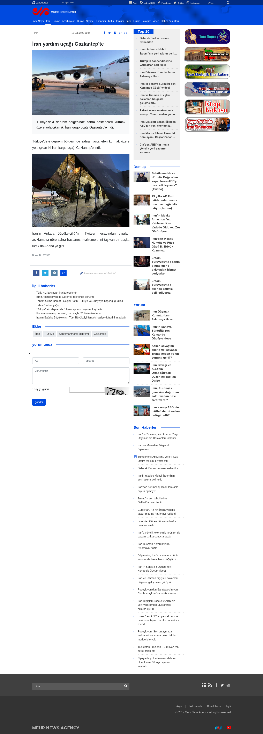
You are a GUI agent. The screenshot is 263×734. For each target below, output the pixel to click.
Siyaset (90, 21)
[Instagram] (228, 685)
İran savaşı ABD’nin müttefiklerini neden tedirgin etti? (166, 411)
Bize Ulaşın (214, 706)
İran (48, 21)
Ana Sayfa (39, 21)
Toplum (120, 21)
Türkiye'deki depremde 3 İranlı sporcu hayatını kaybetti (69, 309)
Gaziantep (100, 333)
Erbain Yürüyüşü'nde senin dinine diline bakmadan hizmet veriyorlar (166, 265)
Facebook (166, 3)
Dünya (80, 21)
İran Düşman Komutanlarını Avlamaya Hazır (162, 315)
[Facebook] (216, 685)
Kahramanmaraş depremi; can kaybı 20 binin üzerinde (68, 313)
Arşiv (135, 3)
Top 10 (143, 31)
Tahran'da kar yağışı (48, 305)
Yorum (139, 305)
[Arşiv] (204, 685)
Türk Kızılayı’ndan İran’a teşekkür (56, 292)
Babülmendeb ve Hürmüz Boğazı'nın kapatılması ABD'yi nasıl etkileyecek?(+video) (165, 181)
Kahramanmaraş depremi (74, 333)
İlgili (228, 706)
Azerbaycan (68, 21)
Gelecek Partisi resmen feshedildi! (158, 468)
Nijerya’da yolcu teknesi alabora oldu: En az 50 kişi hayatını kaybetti (156, 662)
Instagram (195, 3)
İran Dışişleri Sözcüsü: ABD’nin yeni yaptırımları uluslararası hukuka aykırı (156, 604)
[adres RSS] (210, 685)
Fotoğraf (146, 21)
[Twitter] (222, 685)
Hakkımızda (195, 706)
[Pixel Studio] (227, 727)
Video (156, 21)
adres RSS (149, 3)
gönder (39, 402)
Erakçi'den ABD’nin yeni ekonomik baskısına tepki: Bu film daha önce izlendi (158, 620)
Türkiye (56, 21)
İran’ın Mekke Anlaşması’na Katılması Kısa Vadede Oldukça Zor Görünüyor (166, 223)
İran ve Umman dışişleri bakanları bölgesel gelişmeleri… (155, 99)
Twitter (180, 3)
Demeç (140, 167)
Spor (128, 21)
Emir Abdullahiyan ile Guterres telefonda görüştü (65, 296)
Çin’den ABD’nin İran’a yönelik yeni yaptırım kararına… (154, 148)
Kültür (110, 21)
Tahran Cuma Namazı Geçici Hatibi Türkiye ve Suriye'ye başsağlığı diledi (79, 300)
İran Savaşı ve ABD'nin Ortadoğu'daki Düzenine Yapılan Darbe (164, 373)
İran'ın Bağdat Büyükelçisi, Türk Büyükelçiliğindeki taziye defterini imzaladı (81, 317)
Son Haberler (145, 427)
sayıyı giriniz (40, 389)
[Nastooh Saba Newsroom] (216, 727)
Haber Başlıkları (170, 21)
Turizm (136, 21)
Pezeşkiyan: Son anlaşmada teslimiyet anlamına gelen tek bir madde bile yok (157, 635)
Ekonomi (101, 21)
